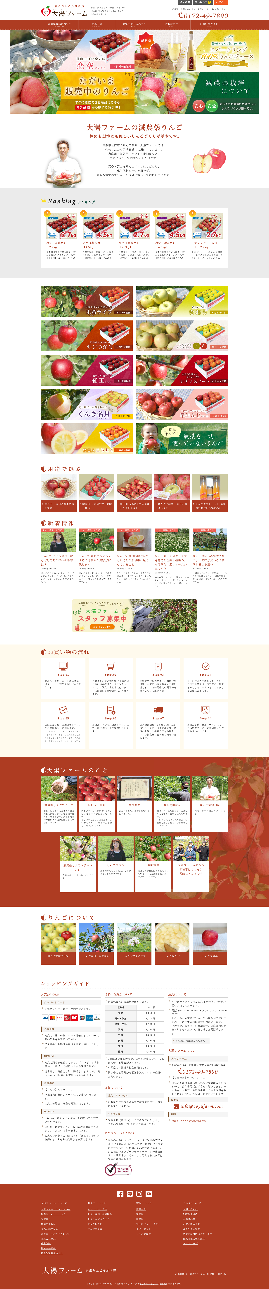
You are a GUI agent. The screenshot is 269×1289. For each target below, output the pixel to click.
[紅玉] (87, 383)
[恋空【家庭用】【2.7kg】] (61, 236)
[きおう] (182, 314)
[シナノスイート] (182, 383)
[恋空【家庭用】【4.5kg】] (98, 236)
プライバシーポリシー (149, 1284)
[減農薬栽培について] (196, 111)
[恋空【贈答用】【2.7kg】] (134, 236)
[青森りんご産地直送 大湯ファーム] (64, 14)
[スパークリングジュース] (196, 69)
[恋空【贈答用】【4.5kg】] (170, 236)
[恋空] (72, 69)
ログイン (221, 2)
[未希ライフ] (87, 314)
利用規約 (163, 1284)
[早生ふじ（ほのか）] (182, 417)
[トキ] (182, 349)
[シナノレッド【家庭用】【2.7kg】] (207, 236)
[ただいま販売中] (72, 111)
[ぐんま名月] (87, 417)
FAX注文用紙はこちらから (190, 1041)
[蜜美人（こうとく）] (87, 451)
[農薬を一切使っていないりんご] (182, 451)
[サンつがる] (87, 349)
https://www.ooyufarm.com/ (189, 1120)
